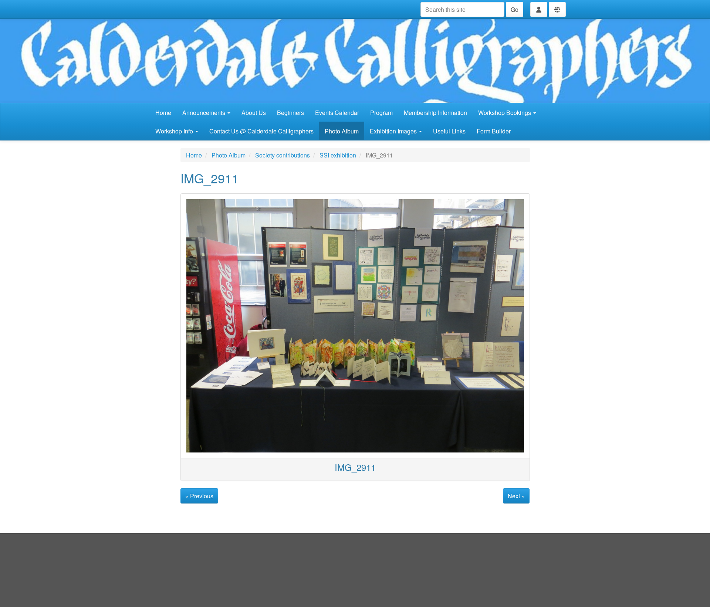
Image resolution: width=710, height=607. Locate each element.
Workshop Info (175, 131)
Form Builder (494, 131)
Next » (516, 496)
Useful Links (449, 131)
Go (514, 9)
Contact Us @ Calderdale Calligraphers (261, 131)
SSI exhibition (338, 155)
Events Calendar (337, 112)
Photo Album (342, 131)
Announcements (204, 112)
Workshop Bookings (505, 112)
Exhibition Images (394, 131)
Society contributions (282, 155)
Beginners (290, 112)
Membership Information (435, 112)
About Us (253, 112)
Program (381, 112)
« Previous (199, 496)
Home (163, 112)
